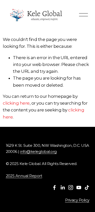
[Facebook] (54, 187)
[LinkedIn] (62, 187)
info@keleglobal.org (38, 151)
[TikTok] (86, 187)
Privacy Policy (77, 200)
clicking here (16, 103)
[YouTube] (78, 187)
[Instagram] (70, 187)
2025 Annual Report (24, 175)
